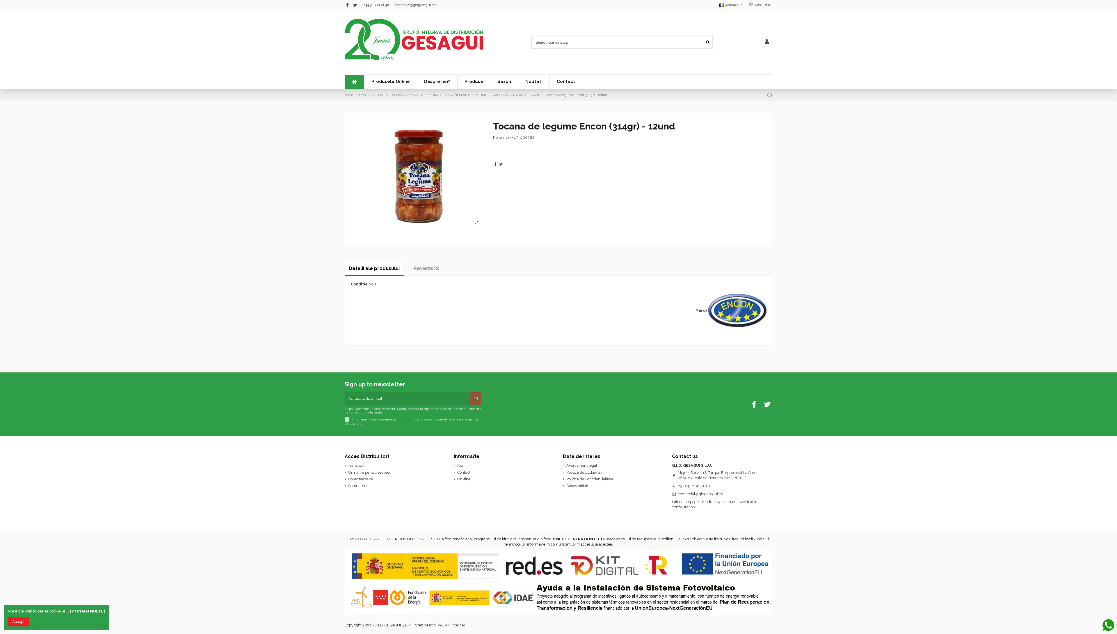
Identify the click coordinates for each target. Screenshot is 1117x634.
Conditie (359, 284)
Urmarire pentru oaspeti (369, 472)
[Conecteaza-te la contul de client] (767, 42)
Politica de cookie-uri (584, 472)
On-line (463, 479)
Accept (18, 621)
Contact (463, 472)
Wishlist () (762, 5)
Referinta (501, 137)
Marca (701, 310)
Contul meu (358, 486)
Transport (356, 465)
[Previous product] (768, 95)
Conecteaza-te (360, 479)
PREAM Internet (451, 625)
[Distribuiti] (495, 164)
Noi (460, 465)
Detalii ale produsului (374, 268)
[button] (504, 82)
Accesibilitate (577, 486)
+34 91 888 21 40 (377, 5)
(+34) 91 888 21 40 (694, 486)
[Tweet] (501, 164)
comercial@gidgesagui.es (415, 5)
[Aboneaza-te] (475, 398)
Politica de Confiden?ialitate (589, 479)
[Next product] (771, 95)
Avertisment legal (581, 465)
